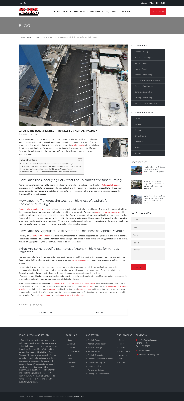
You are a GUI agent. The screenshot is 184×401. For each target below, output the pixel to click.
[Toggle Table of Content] (78, 160)
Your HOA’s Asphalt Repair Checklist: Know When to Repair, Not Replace (154, 184)
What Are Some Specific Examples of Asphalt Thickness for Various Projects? (50, 172)
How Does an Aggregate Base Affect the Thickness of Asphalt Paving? (47, 169)
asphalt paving (78, 145)
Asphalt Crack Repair (144, 57)
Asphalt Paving (141, 52)
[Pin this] (41, 304)
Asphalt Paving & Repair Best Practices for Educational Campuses (154, 169)
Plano (137, 147)
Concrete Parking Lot (144, 86)
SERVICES (71, 347)
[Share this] (30, 304)
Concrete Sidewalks (143, 92)
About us (71, 344)
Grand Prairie (140, 136)
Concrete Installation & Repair (148, 80)
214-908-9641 (45, 295)
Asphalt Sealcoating (143, 75)
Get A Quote (158, 12)
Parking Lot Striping (143, 98)
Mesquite (139, 142)
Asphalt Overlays (142, 63)
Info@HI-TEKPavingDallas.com (71, 295)
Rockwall (138, 153)
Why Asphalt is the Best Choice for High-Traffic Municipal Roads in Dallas (154, 199)
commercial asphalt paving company (35, 209)
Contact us (71, 362)
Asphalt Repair (141, 69)
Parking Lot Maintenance (146, 103)
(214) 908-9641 (157, 3)
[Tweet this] (34, 304)
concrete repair (84, 289)
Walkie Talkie (79, 396)
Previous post (47, 312)
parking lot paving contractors (107, 212)
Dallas (137, 119)
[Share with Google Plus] (37, 304)
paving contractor (79, 260)
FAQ (69, 355)
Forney (138, 124)
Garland (138, 130)
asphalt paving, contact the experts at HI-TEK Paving (73, 283)
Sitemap (70, 366)
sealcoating (51, 289)
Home (69, 340)
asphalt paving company (40, 236)
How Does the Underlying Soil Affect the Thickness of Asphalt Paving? (47, 164)
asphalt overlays (112, 286)
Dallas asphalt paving (111, 185)
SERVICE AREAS (73, 351)
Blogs (69, 358)
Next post (100, 312)
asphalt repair (89, 286)
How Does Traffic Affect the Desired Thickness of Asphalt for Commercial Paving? (51, 166)
